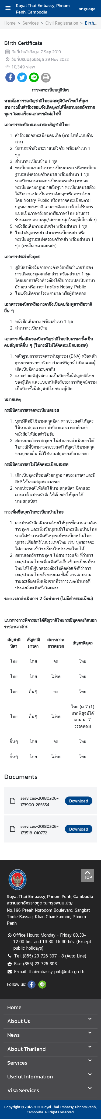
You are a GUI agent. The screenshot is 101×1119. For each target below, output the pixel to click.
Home (10, 23)
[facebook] (31, 987)
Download (78, 801)
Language (86, 8)
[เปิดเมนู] (10, 8)
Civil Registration (62, 23)
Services (30, 23)
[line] (42, 987)
